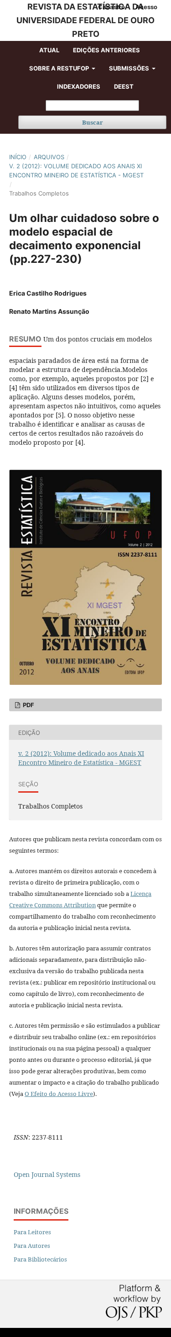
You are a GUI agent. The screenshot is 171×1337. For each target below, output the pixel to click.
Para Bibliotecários (40, 1259)
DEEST (124, 86)
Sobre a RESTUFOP (59, 68)
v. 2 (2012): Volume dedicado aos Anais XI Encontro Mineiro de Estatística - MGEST (76, 170)
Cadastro (111, 6)
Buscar (92, 122)
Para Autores (32, 1246)
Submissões (129, 68)
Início (17, 157)
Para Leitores (32, 1232)
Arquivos (49, 157)
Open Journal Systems (47, 1174)
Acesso (146, 6)
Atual (49, 50)
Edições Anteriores (106, 50)
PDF (27, 705)
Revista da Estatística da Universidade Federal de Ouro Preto (85, 20)
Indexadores (78, 86)
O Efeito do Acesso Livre (59, 1094)
